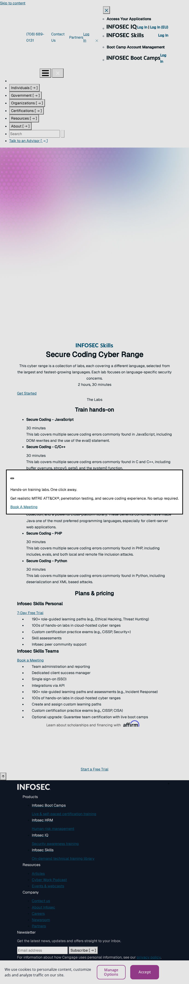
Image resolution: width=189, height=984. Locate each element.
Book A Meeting (57, 506)
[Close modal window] (12, 478)
